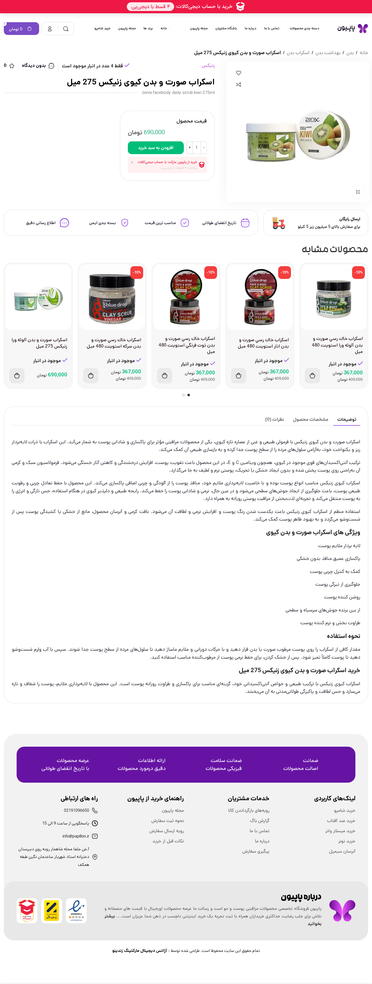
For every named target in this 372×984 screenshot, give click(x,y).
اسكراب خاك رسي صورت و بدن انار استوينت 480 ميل (263, 343)
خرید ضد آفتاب (341, 820)
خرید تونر (346, 841)
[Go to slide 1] (188, 395)
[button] (312, 375)
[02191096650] (95, 810)
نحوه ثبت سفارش (167, 820)
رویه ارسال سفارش (166, 830)
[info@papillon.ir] (95, 836)
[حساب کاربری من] (50, 28)
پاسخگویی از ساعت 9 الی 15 (65, 823)
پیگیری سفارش (255, 851)
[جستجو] (66, 28)
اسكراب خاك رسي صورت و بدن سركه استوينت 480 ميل (114, 343)
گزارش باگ (259, 820)
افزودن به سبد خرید (156, 148)
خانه (364, 52)
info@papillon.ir (76, 836)
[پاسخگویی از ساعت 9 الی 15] (95, 823)
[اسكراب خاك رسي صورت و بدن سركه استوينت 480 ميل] (112, 297)
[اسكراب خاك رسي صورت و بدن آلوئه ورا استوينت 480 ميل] (334, 297)
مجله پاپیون (173, 810)
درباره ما (262, 841)
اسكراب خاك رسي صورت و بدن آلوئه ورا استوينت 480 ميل (337, 345)
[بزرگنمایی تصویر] (358, 192)
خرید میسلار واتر (340, 830)
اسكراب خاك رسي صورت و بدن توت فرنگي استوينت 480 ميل (187, 345)
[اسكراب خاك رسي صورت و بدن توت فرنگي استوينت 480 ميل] (186, 297)
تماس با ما (259, 830)
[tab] (346, 419)
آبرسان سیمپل (342, 851)
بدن (350, 52)
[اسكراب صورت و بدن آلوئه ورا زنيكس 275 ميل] (38, 297)
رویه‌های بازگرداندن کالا (248, 810)
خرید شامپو (344, 810)
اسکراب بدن (298, 52)
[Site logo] (352, 28)
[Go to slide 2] (183, 395)
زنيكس (208, 65)
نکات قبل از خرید (168, 841)
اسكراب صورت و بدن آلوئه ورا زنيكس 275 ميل (39, 343)
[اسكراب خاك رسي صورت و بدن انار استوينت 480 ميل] (260, 297)
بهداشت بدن (328, 52)
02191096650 (76, 811)
